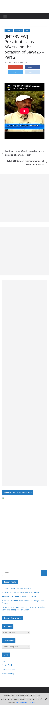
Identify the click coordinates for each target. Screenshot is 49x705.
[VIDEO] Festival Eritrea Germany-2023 (17, 588)
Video (27, 31)
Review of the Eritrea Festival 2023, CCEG (19, 596)
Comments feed (8, 669)
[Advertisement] (24, 198)
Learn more (21, 702)
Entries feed (7, 665)
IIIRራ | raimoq (25, 62)
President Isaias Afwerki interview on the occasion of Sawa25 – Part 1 (24, 153)
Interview (18, 31)
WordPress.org (8, 673)
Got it (32, 702)
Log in (4, 661)
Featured (9, 31)
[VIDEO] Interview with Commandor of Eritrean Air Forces (25, 163)
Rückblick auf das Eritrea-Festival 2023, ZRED (20, 592)
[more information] (9, 77)
